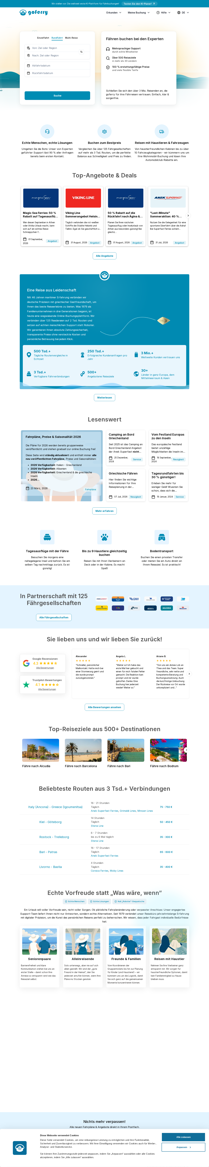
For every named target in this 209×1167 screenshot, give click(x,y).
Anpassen (181, 1147)
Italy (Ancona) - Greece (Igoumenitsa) (55, 807)
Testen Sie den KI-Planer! (138, 3)
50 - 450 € (166, 822)
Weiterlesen (104, 397)
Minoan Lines (145, 810)
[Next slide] (188, 215)
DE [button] (183, 12)
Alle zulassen (183, 1137)
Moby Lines (116, 870)
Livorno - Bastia (50, 867)
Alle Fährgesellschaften (53, 617)
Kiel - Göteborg (50, 822)
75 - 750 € (166, 806)
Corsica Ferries (99, 870)
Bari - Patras (48, 852)
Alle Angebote (104, 255)
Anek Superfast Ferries (104, 810)
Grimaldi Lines (128, 810)
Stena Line (97, 825)
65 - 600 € (166, 852)
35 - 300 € (166, 837)
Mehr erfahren (104, 510)
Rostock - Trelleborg (54, 837)
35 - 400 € (166, 866)
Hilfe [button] (164, 12)
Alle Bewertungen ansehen (104, 707)
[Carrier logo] (101, 599)
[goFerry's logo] (35, 12)
